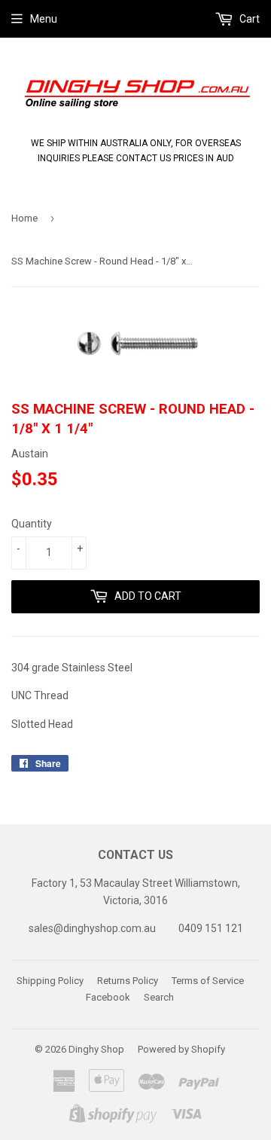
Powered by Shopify (181, 1049)
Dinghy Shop (96, 1049)
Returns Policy (127, 980)
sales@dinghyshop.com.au (92, 928)
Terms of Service (208, 980)
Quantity (31, 524)
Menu (43, 19)
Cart (248, 19)
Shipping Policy (50, 980)
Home (24, 218)
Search (159, 997)
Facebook (108, 997)
